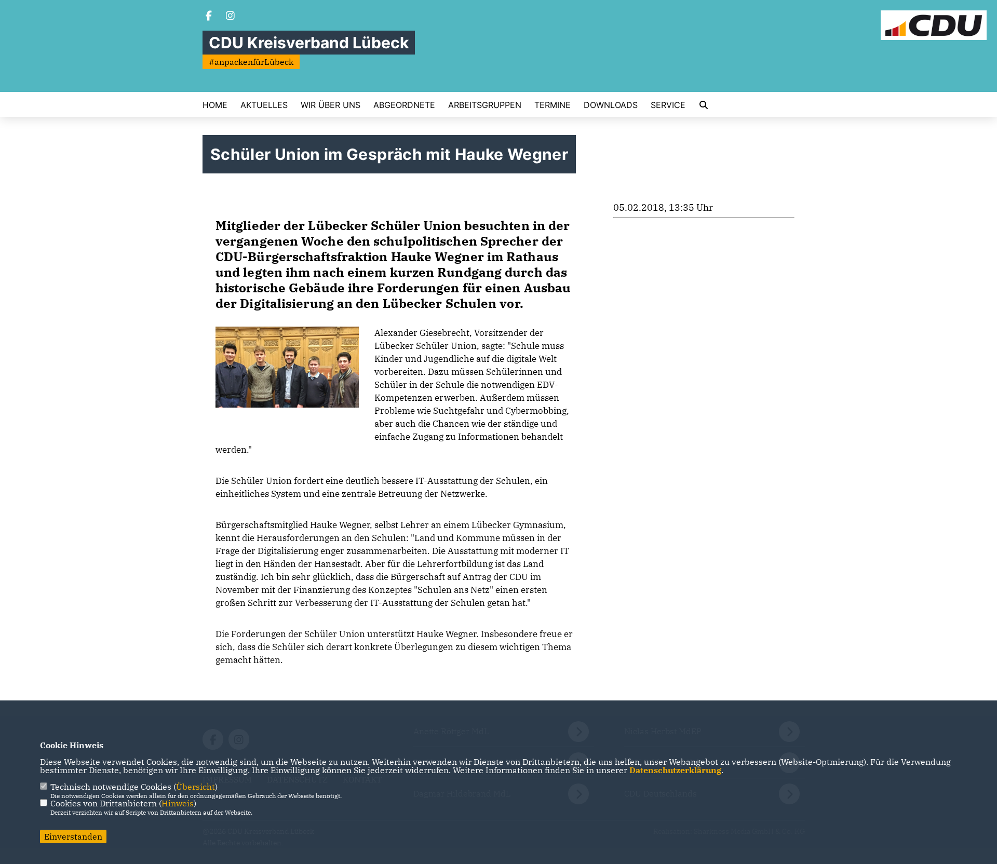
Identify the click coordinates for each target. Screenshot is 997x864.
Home (215, 105)
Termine (552, 105)
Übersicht (195, 786)
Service (668, 105)
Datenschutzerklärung (675, 770)
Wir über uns (330, 105)
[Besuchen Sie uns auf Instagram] (230, 16)
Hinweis (177, 803)
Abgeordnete (404, 105)
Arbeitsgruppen (484, 105)
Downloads (611, 105)
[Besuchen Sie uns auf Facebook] (209, 16)
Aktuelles (264, 105)
